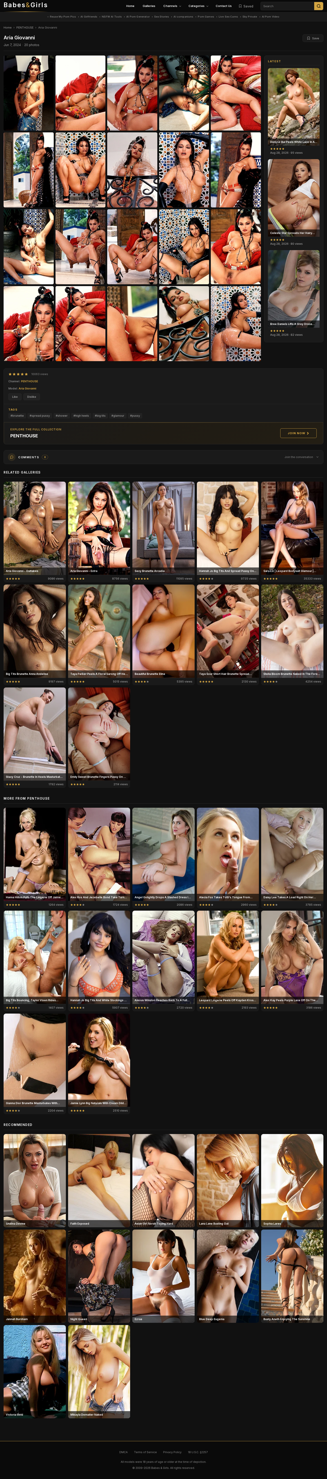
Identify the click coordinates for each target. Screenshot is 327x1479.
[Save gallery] (314, 74)
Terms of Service (145, 1452)
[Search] (318, 6)
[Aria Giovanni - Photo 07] (132, 169)
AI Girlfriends (88, 16)
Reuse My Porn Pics (63, 16)
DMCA (123, 1452)
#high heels (81, 415)
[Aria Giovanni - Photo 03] (184, 93)
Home (130, 6)
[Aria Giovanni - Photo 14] (236, 246)
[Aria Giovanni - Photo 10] (29, 246)
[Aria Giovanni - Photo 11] (81, 246)
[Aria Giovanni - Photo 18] (184, 323)
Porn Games (206, 16)
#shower (62, 415)
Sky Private (249, 16)
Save (315, 38)
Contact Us (224, 6)
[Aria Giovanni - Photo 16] (81, 323)
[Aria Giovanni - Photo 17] (132, 323)
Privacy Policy (172, 1452)
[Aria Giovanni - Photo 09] (236, 169)
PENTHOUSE (24, 27)
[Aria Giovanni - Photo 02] (132, 93)
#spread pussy (40, 415)
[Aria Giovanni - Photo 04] (236, 93)
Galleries (149, 6)
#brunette (17, 415)
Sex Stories (161, 16)
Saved (248, 6)
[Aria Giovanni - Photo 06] (81, 169)
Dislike (31, 396)
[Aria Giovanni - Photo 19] (236, 323)
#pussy (135, 415)
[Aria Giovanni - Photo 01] (81, 93)
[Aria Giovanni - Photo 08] (184, 169)
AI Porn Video (271, 16)
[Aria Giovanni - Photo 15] (29, 323)
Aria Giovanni (27, 388)
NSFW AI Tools (112, 16)
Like (15, 396)
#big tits (100, 415)
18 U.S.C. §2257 (198, 1452)
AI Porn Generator (138, 16)
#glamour (117, 415)
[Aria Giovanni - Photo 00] (29, 93)
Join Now (296, 433)
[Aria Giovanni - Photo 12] (132, 246)
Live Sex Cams (228, 16)
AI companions (183, 16)
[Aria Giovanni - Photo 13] (184, 246)
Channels (170, 6)
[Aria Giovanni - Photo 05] (29, 169)
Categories (197, 6)
